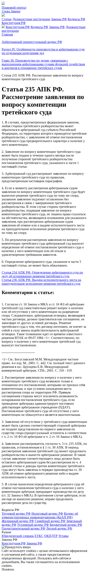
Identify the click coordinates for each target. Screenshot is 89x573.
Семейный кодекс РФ (50, 521)
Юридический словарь (18, 536)
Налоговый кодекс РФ (47, 513)
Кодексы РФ (76, 19)
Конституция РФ (14, 23)
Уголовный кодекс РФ (33, 524)
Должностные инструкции (31, 19)
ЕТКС (39, 536)
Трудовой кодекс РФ (16, 513)
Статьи (7, 19)
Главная (7, 34)
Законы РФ (59, 19)
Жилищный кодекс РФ (18, 521)
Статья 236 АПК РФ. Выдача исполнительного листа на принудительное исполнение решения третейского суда (41, 281)
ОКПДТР (51, 536)
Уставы (63, 536)
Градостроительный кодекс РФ (23, 528)
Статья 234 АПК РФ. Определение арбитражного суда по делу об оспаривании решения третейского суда (42, 274)
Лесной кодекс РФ (59, 528)
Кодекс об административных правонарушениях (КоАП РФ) (40, 515)
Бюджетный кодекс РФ (66, 524)
